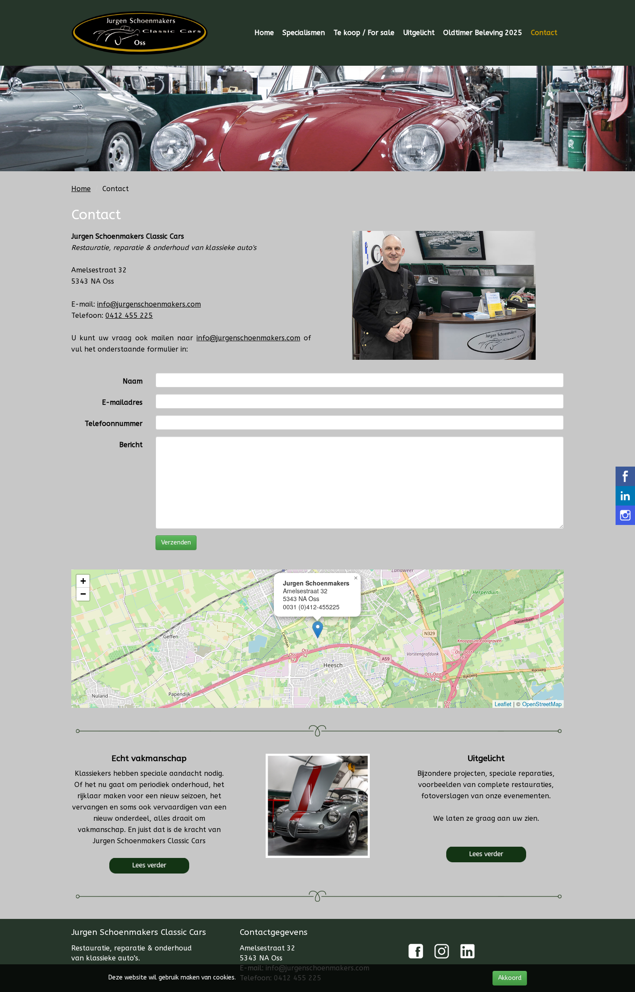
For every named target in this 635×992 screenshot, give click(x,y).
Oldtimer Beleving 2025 (482, 33)
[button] (317, 630)
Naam (133, 381)
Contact (544, 33)
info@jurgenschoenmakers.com (149, 304)
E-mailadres (122, 402)
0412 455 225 (129, 315)
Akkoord (509, 978)
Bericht (131, 445)
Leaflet (503, 704)
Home (264, 33)
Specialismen (304, 33)
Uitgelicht (419, 33)
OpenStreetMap (542, 704)
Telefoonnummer (114, 423)
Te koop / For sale (363, 33)
